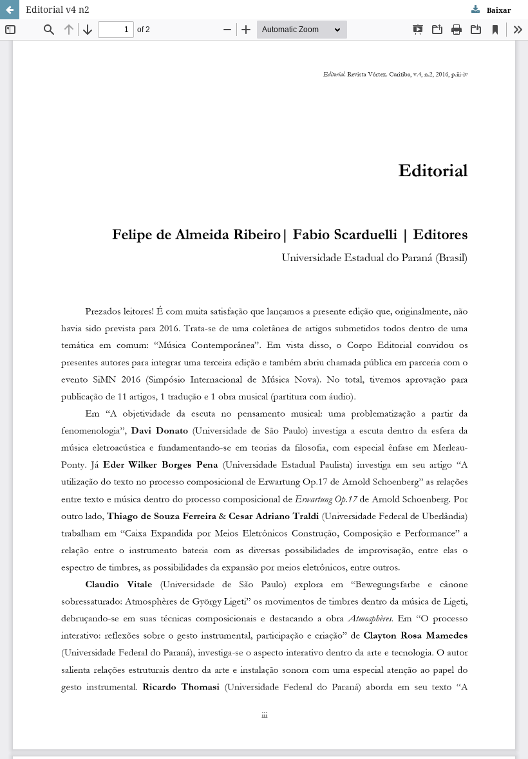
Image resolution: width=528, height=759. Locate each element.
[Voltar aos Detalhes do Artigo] (9, 9)
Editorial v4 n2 (58, 9)
